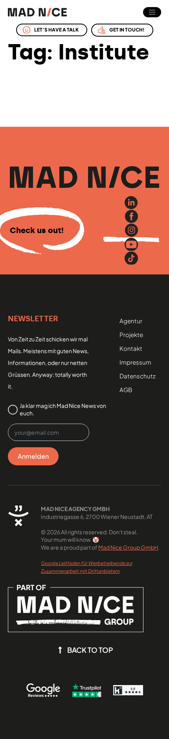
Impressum (135, 362)
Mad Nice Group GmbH (128, 547)
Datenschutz (137, 376)
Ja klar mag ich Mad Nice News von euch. (63, 409)
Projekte (131, 334)
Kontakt (130, 348)
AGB (125, 389)
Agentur (130, 320)
